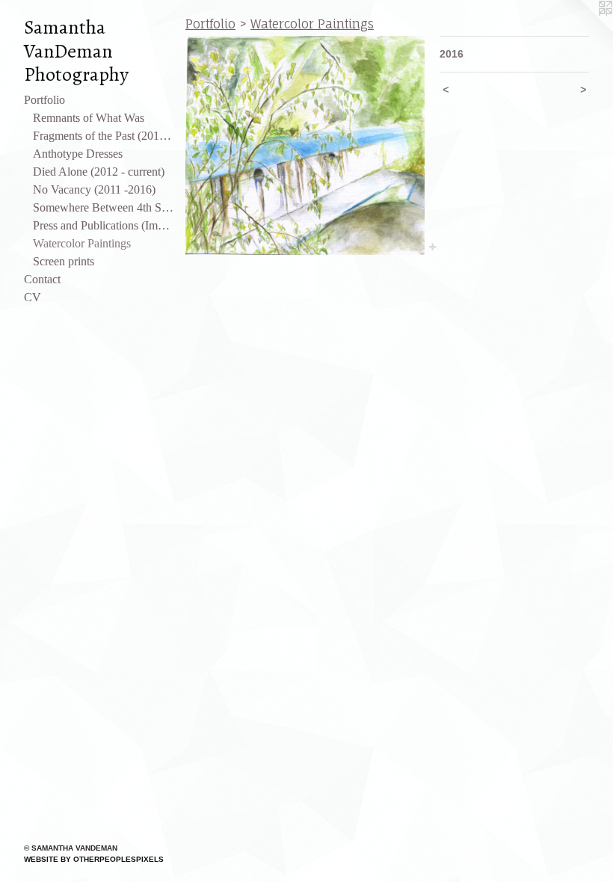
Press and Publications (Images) (103, 225)
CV (32, 297)
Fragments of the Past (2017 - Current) (103, 135)
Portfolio (44, 99)
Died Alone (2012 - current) (98, 171)
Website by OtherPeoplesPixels (94, 859)
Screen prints (63, 261)
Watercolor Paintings (82, 243)
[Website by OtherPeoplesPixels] (583, 30)
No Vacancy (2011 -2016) (94, 189)
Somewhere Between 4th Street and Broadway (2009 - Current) (103, 207)
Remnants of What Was (88, 117)
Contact (42, 279)
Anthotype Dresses (78, 153)
